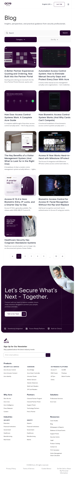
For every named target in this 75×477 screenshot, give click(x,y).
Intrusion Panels (32, 376)
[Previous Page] (12, 256)
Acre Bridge (30, 370)
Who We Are (7, 398)
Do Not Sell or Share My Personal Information (64, 471)
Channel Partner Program (34, 398)
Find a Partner (31, 411)
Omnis (52, 379)
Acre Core (7, 402)
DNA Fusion (54, 373)
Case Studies (54, 420)
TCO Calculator (54, 450)
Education (7, 423)
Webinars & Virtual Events (57, 430)
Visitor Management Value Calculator (56, 454)
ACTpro (53, 376)
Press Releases (8, 408)
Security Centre (54, 437)
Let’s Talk (59, 4)
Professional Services (56, 398)
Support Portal (31, 405)
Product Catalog (55, 443)
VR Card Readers (32, 389)
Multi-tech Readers (32, 386)
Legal (51, 440)
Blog (51, 424)
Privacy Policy (11, 468)
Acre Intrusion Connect (10, 373)
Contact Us (53, 447)
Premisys (64, 373)
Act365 (64, 370)
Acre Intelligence (9, 405)
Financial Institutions (10, 426)
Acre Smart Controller (33, 373)
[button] (47, 4)
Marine (29, 439)
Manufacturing (8, 436)
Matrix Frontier (66, 376)
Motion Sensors (31, 379)
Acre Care (53, 402)
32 (56, 256)
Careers (6, 411)
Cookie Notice (46, 468)
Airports (29, 423)
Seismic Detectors (32, 383)
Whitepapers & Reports (57, 427)
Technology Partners (33, 408)
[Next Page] (62, 256)
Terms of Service (28, 468)
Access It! (54, 370)
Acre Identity (7, 376)
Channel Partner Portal (33, 402)
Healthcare (7, 433)
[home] (7, 4)
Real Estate (7, 439)
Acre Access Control (10, 370)
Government (7, 430)
